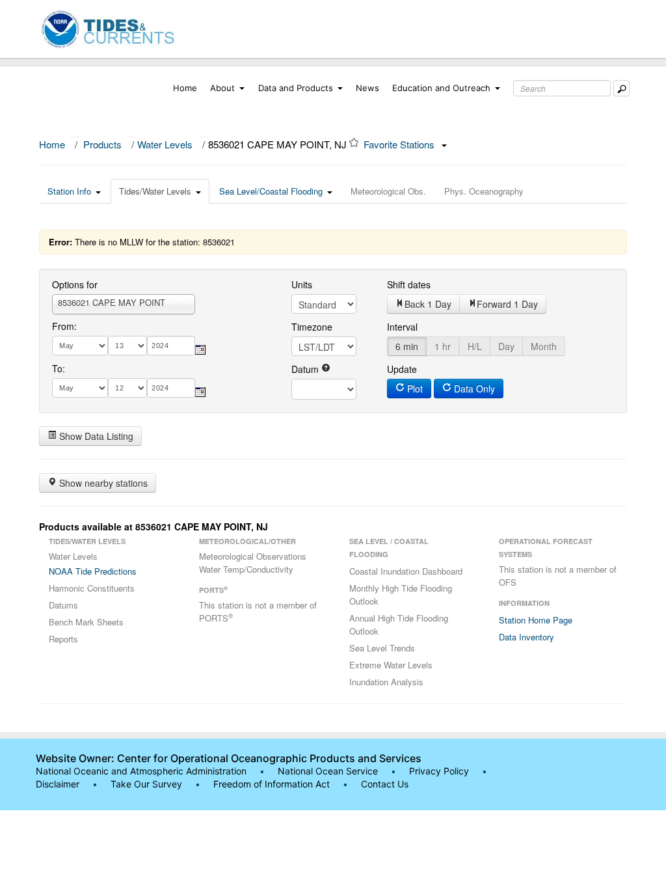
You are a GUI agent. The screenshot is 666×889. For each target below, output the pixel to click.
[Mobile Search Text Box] (621, 88)
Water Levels (165, 144)
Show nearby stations (102, 482)
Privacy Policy (439, 770)
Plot (414, 388)
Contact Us (384, 783)
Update (402, 369)
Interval (402, 326)
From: (64, 326)
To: (58, 368)
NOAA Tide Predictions (93, 571)
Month (544, 346)
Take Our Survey (148, 783)
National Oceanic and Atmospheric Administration (141, 770)
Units (301, 284)
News (367, 88)
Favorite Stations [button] (400, 144)
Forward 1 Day (507, 303)
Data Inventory (526, 637)
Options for (75, 284)
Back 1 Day (428, 303)
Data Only (473, 388)
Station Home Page (535, 620)
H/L (475, 346)
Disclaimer (57, 783)
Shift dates (409, 284)
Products (102, 144)
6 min (406, 346)
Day (506, 346)
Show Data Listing (95, 436)
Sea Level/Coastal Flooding (271, 191)
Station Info (69, 191)
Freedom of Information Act (271, 783)
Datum (306, 369)
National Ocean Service (328, 770)
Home (185, 88)
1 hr (442, 346)
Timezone (311, 326)
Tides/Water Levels (155, 191)
